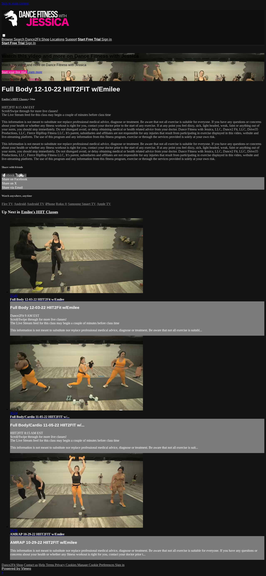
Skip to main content (15, 3)
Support (71, 39)
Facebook (8, 175)
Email (22, 175)
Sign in (106, 39)
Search (19, 39)
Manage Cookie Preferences (96, 565)
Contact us (31, 565)
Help (42, 565)
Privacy (60, 565)
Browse (8, 39)
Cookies (71, 565)
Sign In (30, 43)
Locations (57, 39)
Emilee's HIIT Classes (15, 99)
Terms (50, 565)
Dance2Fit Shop (37, 39)
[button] (3, 35)
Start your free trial (14, 72)
